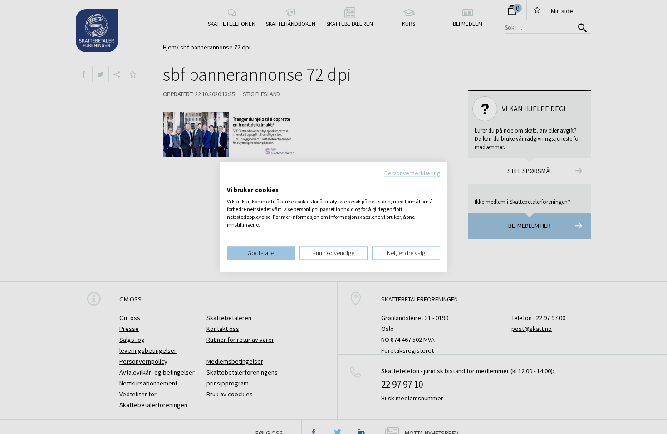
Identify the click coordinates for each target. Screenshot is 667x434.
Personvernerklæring (412, 173)
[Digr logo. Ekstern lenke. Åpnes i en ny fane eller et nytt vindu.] (233, 181)
